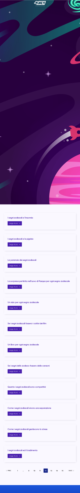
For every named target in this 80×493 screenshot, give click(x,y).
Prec (9, 470)
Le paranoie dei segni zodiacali (22, 260)
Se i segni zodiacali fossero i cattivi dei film (27, 323)
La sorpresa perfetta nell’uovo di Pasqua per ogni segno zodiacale (39, 281)
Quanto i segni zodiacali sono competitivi (27, 387)
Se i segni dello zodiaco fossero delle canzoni (28, 366)
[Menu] (74, 4)
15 (62, 471)
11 (40, 471)
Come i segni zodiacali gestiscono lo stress (27, 429)
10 (34, 471)
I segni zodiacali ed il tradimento (23, 450)
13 (51, 471)
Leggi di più (15, 223)
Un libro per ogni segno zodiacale (23, 344)
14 (57, 471)
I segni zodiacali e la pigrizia (20, 239)
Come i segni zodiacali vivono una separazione (29, 408)
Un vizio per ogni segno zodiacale (23, 302)
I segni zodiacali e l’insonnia (20, 218)
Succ (70, 470)
